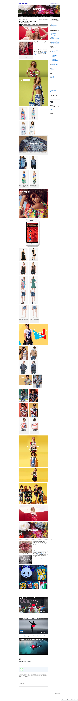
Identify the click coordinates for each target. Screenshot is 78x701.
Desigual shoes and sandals (55, 60)
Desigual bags (29, 673)
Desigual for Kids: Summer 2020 (37, 14)
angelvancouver (23, 3)
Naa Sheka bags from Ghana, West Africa (48, 16)
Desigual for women (42, 673)
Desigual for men (37, 673)
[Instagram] (51, 109)
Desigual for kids (33, 673)
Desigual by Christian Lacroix (55, 53)
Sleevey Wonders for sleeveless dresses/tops (25, 16)
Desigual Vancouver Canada (43, 674)
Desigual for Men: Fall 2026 (54, 41)
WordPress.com (52, 77)
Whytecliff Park (39, 635)
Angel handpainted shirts (55, 14)
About (22, 14)
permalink (26, 676)
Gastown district (35, 551)
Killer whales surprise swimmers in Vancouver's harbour (28, 675)
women (45, 52)
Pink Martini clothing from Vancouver (55, 66)
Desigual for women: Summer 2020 (47, 14)
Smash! (52, 68)
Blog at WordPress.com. (57, 693)
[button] (26, 48)
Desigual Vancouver (54, 61)
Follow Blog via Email (53, 95)
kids (34, 53)
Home (19, 14)
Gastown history (53, 71)
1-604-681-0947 (52, 92)
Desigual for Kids (53, 63)
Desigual (26, 673)
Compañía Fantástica (53, 51)
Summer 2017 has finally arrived (23, 19)
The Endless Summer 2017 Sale (43, 19)
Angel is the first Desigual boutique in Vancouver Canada (33, 674)
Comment (44, 688)
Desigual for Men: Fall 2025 (54, 25)
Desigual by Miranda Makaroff (55, 54)
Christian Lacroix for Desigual (54, 50)
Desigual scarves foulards (54, 65)
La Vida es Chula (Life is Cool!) (39, 675)
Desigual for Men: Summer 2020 (28, 14)
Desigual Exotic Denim (54, 55)
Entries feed (52, 75)
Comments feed (52, 76)
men (42, 52)
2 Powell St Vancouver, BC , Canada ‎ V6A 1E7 (53, 90)
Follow (52, 101)
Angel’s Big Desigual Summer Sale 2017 (28, 21)
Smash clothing (52, 67)
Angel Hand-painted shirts (54, 49)
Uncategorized (52, 69)
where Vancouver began (40, 553)
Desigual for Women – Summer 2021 (55, 64)
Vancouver (40, 551)
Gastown (20, 675)
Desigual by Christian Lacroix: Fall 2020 (37, 16)
